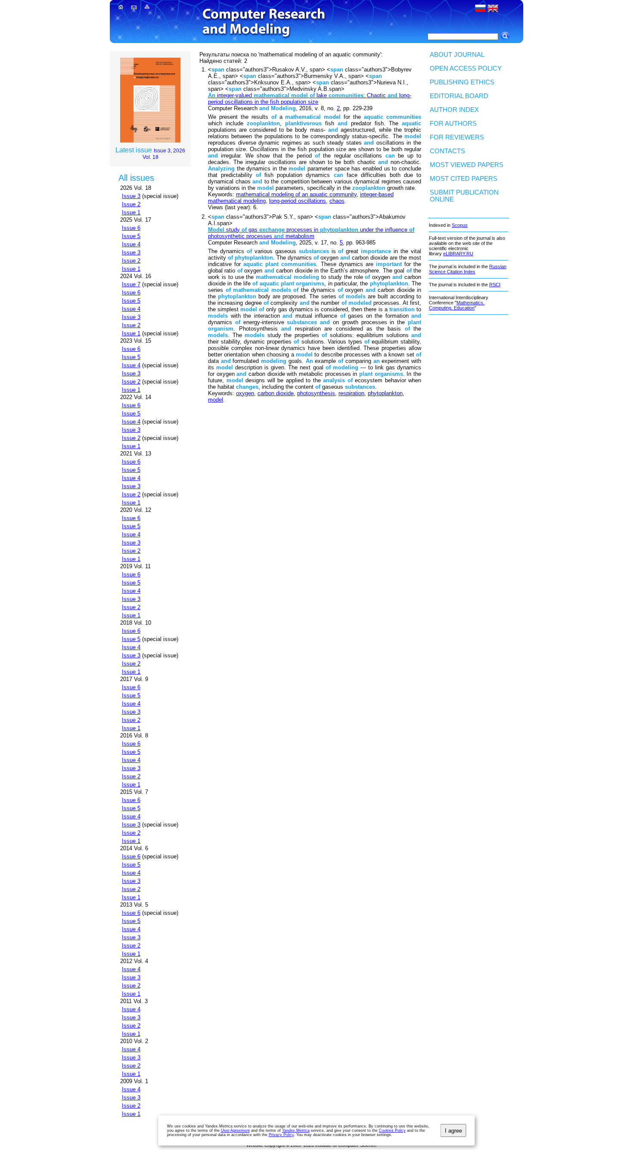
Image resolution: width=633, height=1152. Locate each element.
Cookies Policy (392, 1130)
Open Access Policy (466, 68)
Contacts (447, 151)
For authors (453, 123)
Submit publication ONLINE (464, 196)
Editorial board (459, 96)
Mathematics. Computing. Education (456, 305)
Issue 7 (131, 284)
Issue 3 (131, 196)
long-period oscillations (297, 201)
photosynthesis (316, 393)
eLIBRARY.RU (458, 253)
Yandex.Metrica (296, 1130)
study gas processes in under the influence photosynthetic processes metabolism (311, 232)
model (215, 399)
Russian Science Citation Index (467, 269)
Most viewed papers (466, 164)
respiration (351, 393)
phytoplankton (385, 393)
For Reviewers (457, 137)
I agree (453, 1130)
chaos (336, 201)
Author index (454, 109)
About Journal (457, 54)
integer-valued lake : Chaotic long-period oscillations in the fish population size (309, 98)
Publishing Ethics (462, 82)
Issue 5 (131, 236)
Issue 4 (131, 244)
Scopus (460, 225)
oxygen (245, 393)
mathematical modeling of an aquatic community (296, 194)
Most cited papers (463, 178)
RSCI (494, 284)
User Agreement (235, 1130)
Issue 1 (131, 212)
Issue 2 (131, 204)
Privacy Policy (281, 1135)
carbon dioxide (276, 393)
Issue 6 (131, 228)
